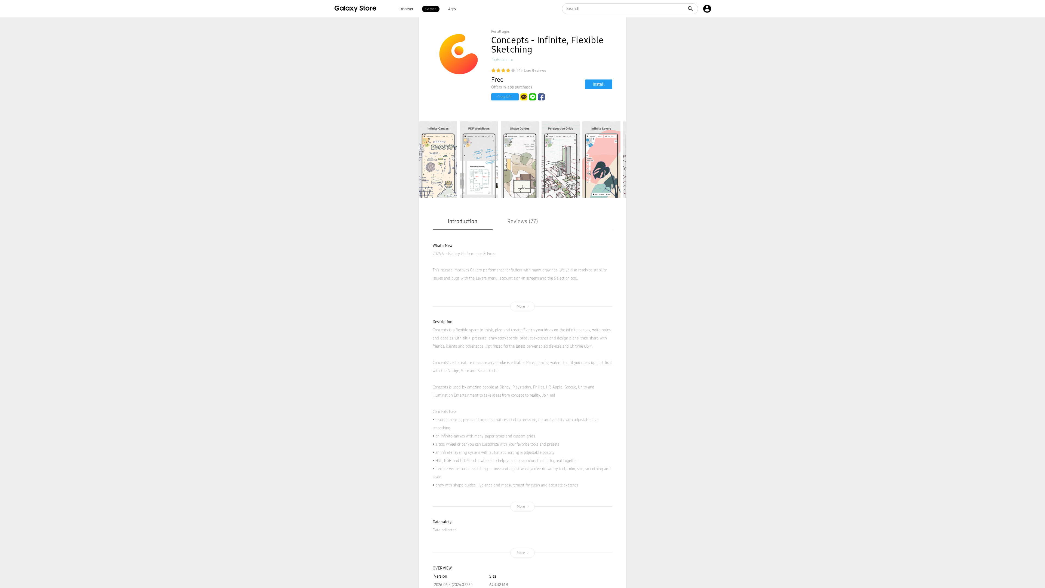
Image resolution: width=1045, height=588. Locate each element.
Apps (452, 9)
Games (430, 9)
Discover (406, 9)
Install (599, 84)
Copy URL (504, 97)
